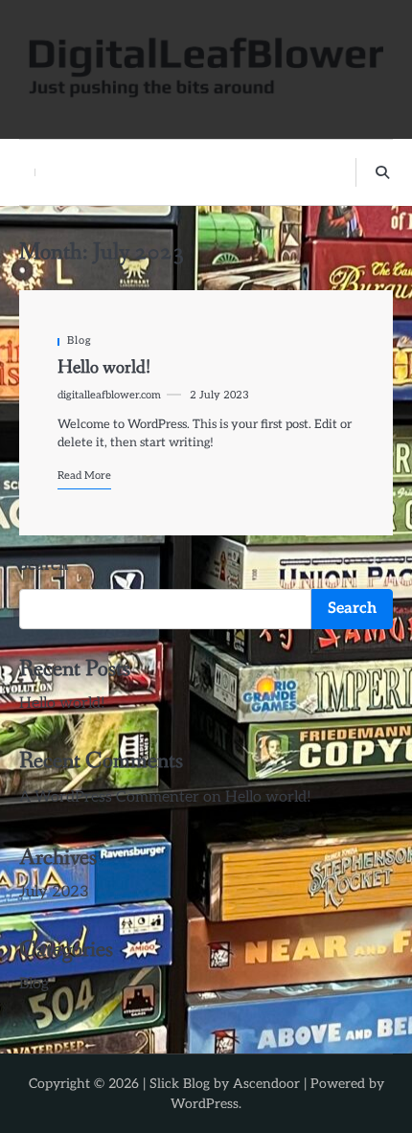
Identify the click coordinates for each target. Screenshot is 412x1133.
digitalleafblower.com (109, 395)
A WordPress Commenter (109, 797)
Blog (79, 340)
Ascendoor (266, 1084)
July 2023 (54, 892)
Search (43, 565)
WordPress (205, 1104)
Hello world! (103, 367)
